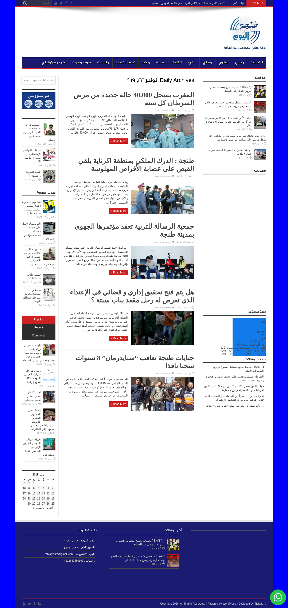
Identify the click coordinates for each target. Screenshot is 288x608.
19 (48, 498)
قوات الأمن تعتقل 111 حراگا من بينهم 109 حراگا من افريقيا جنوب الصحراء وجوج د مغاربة (198, 3)
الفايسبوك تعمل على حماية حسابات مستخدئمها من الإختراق (38, 231)
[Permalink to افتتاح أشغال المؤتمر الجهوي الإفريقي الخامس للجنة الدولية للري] (49, 449)
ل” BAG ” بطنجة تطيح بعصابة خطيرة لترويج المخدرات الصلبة (140, 542)
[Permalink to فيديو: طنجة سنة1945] (49, 284)
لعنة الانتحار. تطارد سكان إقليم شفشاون (32, 396)
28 (38, 503)
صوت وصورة (81, 62)
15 (33, 493)
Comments (38, 335)
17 (24, 493)
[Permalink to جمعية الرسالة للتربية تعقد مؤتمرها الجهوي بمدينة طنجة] (162, 278)
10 (24, 488)
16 (29, 493)
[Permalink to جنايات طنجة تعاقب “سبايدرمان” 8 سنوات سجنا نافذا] (162, 409)
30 (29, 503)
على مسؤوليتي (54, 62)
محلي (239, 62)
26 (48, 503)
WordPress (229, 603)
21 (38, 498)
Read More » (118, 141)
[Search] (25, 3)
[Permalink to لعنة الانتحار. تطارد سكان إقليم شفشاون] (49, 402)
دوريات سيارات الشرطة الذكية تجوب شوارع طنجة (235, 405)
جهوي (223, 62)
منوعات (103, 62)
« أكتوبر (50, 507)
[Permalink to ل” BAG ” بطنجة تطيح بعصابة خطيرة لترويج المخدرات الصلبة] (260, 97)
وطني (207, 62)
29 (33, 503)
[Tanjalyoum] (245, 47)
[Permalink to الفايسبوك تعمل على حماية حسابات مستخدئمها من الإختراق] (49, 233)
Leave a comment (162, 110)
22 (33, 498)
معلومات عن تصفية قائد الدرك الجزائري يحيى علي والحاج (39, 132)
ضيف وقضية (125, 62)
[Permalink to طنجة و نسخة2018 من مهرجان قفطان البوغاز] (49, 299)
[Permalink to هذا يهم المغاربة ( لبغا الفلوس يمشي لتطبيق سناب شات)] (49, 211)
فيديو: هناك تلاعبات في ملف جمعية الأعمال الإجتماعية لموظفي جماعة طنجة (38, 257)
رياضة (146, 62)
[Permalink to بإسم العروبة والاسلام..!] (49, 181)
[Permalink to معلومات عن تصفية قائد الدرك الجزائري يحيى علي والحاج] (49, 134)
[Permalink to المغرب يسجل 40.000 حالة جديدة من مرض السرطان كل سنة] (162, 147)
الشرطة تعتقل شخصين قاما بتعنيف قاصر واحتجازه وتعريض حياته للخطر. (137, 558)
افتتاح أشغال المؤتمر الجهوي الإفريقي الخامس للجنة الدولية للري (39, 447)
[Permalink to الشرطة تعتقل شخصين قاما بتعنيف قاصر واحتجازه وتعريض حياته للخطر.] (260, 112)
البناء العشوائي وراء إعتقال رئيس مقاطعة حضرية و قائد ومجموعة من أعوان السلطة (39, 353)
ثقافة (160, 62)
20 (43, 498)
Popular (38, 319)
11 (52, 493)
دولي (192, 62)
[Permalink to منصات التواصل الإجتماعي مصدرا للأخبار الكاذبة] (49, 160)
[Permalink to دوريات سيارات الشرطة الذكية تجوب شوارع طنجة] (260, 159)
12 (48, 493)
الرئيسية (256, 62)
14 (38, 493)
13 (43, 493)
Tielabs (258, 603)
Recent (38, 327)
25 (52, 503)
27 (43, 503)
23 (29, 498)
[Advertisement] (234, 240)
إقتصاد (176, 62)
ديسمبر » (38, 507)
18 (52, 498)
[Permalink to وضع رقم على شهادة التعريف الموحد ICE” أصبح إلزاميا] (49, 380)
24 (24, 498)
